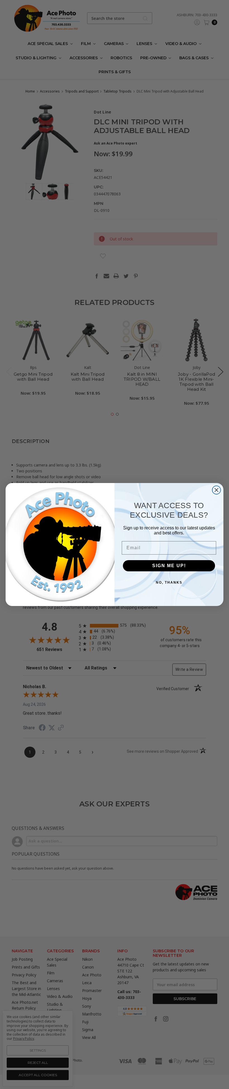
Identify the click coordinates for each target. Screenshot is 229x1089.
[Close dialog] (216, 490)
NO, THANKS (169, 582)
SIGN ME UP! (169, 565)
